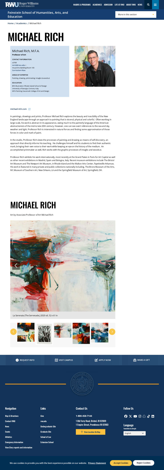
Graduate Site (45, 431)
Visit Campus (66, 360)
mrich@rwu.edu (18, 65)
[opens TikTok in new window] (148, 416)
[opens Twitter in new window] (130, 416)
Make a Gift (143, 360)
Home (10, 23)
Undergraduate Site (48, 426)
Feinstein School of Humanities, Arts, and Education (38, 14)
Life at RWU (119, 4)
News (140, 4)
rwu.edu (43, 421)
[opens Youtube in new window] (135, 416)
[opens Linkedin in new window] (152, 416)
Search (148, 4)
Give (42, 415)
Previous (16, 265)
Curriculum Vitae (18, 70)
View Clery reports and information (18, 447)
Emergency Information (14, 442)
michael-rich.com (18, 109)
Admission (108, 4)
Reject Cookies (144, 462)
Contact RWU (10, 421)
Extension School (46, 442)
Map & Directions (11, 415)
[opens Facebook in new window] (125, 416)
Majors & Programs (82, 4)
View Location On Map (92, 432)
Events (7, 431)
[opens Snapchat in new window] (144, 416)
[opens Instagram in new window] (140, 416)
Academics (97, 4)
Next (109, 265)
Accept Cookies (121, 463)
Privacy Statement (97, 463)
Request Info (27, 360)
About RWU (131, 4)
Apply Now (105, 360)
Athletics (8, 436)
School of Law (45, 436)
